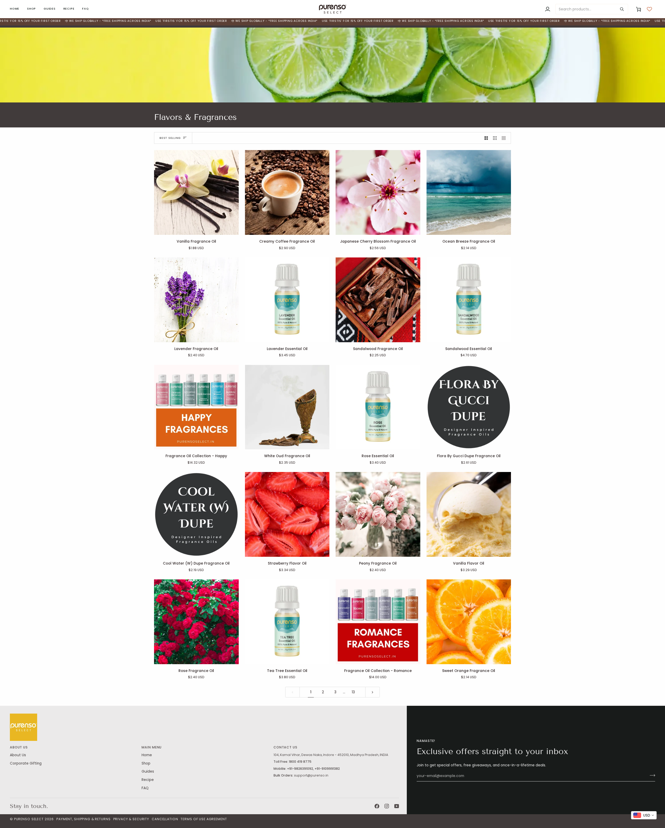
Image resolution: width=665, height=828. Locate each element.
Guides (148, 771)
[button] (31, 9)
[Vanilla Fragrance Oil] (196, 192)
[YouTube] (396, 806)
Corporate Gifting (26, 763)
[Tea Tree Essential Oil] (287, 621)
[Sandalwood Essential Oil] (469, 299)
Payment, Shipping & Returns (83, 819)
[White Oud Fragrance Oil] (287, 407)
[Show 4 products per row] (505, 138)
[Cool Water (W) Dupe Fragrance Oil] (196, 514)
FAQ (145, 788)
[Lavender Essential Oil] (287, 299)
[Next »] (372, 692)
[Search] (622, 9)
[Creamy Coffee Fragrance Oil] (287, 192)
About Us (18, 755)
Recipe (148, 779)
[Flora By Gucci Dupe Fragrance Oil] (469, 407)
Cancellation (165, 819)
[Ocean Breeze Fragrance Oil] (469, 192)
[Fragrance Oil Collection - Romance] (378, 621)
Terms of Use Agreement (204, 819)
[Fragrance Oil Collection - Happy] (196, 407)
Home (147, 755)
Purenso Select (29, 819)
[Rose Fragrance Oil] (196, 621)
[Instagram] (386, 806)
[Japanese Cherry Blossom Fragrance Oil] (378, 192)
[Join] (651, 775)
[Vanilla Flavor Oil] (469, 514)
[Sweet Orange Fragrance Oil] (469, 621)
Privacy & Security (131, 819)
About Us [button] (19, 747)
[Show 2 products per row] (486, 138)
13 (353, 692)
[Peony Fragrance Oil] (378, 514)
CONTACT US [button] (285, 747)
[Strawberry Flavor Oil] (287, 514)
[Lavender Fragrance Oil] (196, 299)
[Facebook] (377, 806)
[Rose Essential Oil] (378, 407)
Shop (146, 763)
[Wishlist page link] (649, 9)
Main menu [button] (152, 747)
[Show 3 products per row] (494, 138)
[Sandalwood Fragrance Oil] (378, 299)
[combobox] (644, 815)
